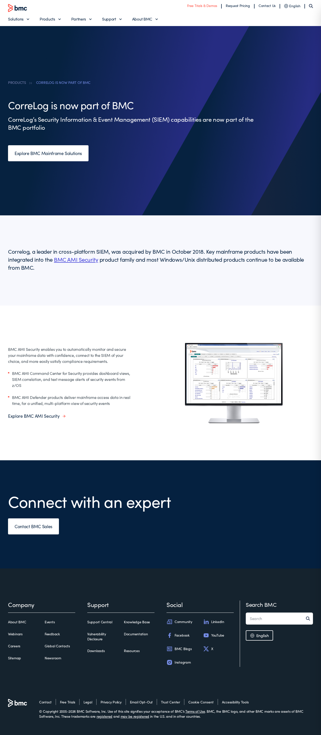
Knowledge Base (137, 622)
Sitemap (14, 658)
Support (109, 19)
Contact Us (267, 5)
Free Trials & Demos (202, 5)
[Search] (311, 6)
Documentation (136, 634)
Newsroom (53, 658)
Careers (14, 646)
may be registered (135, 716)
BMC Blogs (183, 648)
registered (104, 716)
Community (183, 621)
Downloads (96, 650)
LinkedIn (217, 621)
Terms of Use (195, 711)
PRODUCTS (17, 82)
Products (47, 19)
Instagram (183, 662)
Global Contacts (57, 646)
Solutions (16, 19)
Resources (131, 650)
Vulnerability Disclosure (96, 636)
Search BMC (261, 604)
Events (50, 622)
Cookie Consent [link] (201, 702)
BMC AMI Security (76, 259)
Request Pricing (238, 5)
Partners (78, 19)
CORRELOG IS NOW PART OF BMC (63, 82)
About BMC (142, 19)
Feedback (52, 634)
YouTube (217, 635)
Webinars (15, 634)
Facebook (182, 635)
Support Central (99, 622)
